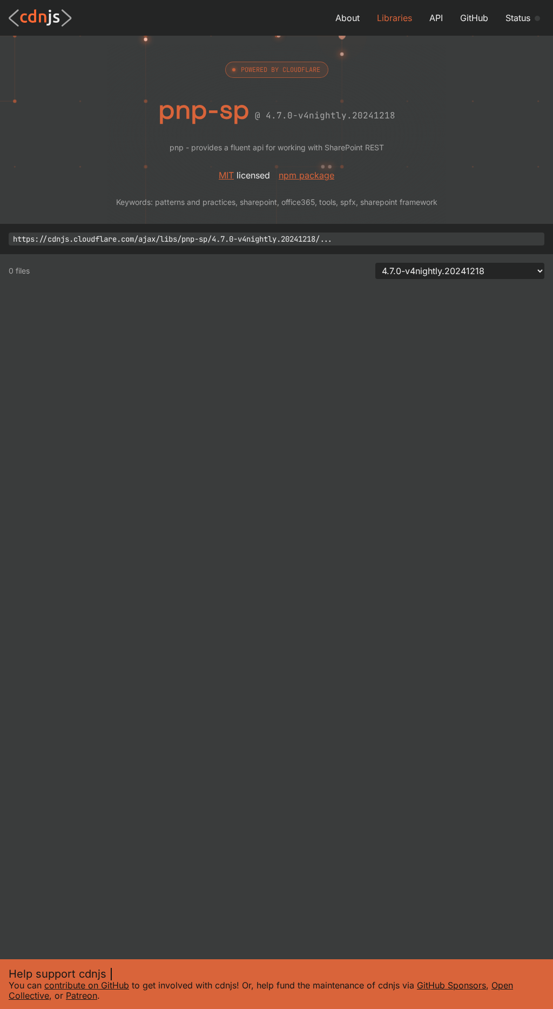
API (436, 17)
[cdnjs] (40, 17)
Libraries (394, 17)
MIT (226, 175)
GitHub (474, 17)
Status (517, 17)
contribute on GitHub (86, 985)
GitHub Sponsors (451, 985)
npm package (306, 175)
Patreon (81, 995)
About (347, 17)
